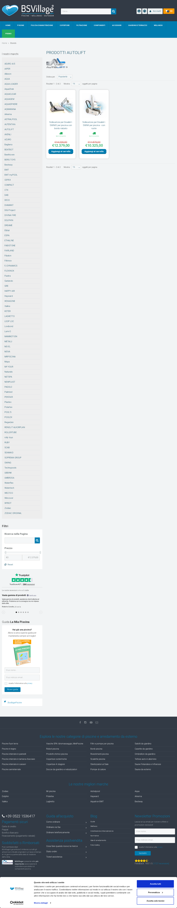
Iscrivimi (142, 853)
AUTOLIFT (9, 129)
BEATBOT (9, 149)
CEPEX (8, 180)
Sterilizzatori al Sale (99, 764)
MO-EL (8, 346)
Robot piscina (52, 749)
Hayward (9, 296)
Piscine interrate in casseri (14, 764)
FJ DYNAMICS (11, 266)
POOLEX (8, 417)
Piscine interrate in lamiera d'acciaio (18, 759)
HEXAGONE (10, 301)
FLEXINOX (9, 271)
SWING (8, 462)
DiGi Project (10, 210)
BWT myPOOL (11, 175)
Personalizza (154, 892)
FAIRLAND (9, 250)
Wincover (9, 498)
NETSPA (8, 377)
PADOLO (8, 387)
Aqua (137, 791)
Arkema (8, 114)
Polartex (8, 407)
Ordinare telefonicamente (58, 832)
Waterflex (9, 483)
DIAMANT (9, 205)
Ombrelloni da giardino (145, 754)
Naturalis (9, 372)
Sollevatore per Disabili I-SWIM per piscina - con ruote (94, 125)
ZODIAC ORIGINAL (13, 513)
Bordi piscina (96, 749)
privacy (29, 683)
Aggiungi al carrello (60, 151)
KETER (8, 311)
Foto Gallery (95, 845)
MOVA (7, 351)
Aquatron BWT (97, 801)
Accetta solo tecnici (155, 901)
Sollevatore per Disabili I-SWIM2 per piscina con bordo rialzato (61, 125)
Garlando (9, 281)
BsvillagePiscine (15, 702)
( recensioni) (161, 863)
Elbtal (7, 230)
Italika (7, 306)
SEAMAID (9, 452)
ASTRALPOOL (11, 119)
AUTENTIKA (10, 124)
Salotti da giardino (143, 743)
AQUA (7, 79)
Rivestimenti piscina (99, 754)
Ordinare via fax (53, 827)
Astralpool (95, 791)
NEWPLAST (10, 382)
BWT (7, 170)
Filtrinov (8, 260)
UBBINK (8, 473)
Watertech (9, 488)
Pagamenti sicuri (15, 822)
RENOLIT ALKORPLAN (15, 427)
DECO (7, 200)
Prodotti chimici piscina (57, 754)
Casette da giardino (144, 749)
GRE (6, 286)
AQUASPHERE (11, 104)
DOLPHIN (9, 220)
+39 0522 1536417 (20, 816)
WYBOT (8, 503)
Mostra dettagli (41, 903)
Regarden (9, 422)
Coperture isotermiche (56, 759)
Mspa (7, 361)
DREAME (9, 225)
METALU (8, 341)
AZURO (8, 139)
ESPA (7, 235)
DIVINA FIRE (10, 215)
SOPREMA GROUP (13, 457)
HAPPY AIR (10, 291)
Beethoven (10, 154)
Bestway (9, 165)
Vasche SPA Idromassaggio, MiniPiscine (64, 743)
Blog (93, 816)
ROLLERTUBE (11, 432)
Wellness (93, 826)
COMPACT (9, 185)
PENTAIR (9, 397)
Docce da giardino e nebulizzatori (61, 769)
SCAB (7, 447)
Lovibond (9, 326)
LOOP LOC (9, 321)
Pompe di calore (98, 769)
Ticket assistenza (54, 857)
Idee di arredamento (98, 840)
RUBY (7, 442)
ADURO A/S (10, 64)
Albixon (8, 74)
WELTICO (9, 493)
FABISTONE (10, 245)
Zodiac (8, 508)
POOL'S (8, 412)
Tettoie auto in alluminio (146, 759)
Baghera (8, 144)
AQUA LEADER (11, 84)
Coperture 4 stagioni (55, 764)
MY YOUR (9, 367)
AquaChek (9, 89)
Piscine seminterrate (11, 769)
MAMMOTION (11, 336)
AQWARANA (10, 109)
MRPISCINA (10, 356)
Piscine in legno (9, 749)
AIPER (7, 69)
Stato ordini (51, 851)
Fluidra (8, 276)
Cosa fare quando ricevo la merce (62, 846)
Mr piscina (51, 791)
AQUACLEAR (10, 94)
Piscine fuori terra (10, 743)
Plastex (8, 402)
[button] (155, 11)
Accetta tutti (155, 884)
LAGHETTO (10, 316)
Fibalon (8, 255)
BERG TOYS (10, 159)
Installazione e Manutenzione (101, 831)
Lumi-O (8, 331)
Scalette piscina (97, 759)
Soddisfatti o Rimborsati (20, 843)
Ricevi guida (12, 689)
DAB (6, 195)
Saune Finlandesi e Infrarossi (148, 764)
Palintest (8, 392)
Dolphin (5, 796)
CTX (6, 190)
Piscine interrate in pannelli (14, 754)
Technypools (10, 467)
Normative (94, 836)
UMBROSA (9, 478)
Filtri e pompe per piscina (102, 743)
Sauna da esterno (143, 769)
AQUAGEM (9, 99)
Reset (10, 564)
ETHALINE (9, 240)
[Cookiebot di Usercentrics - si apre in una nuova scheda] (16, 903)
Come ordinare (53, 822)
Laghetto (50, 801)
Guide (92, 821)
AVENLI (8, 134)
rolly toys (9, 437)
